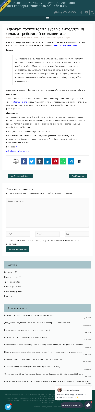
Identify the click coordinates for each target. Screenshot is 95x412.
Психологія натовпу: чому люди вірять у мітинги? (25, 337)
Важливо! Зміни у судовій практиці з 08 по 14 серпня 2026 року (32, 367)
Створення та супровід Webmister (47, 407)
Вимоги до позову (12, 287)
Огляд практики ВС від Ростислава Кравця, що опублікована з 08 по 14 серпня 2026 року (43, 374)
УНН (17, 147)
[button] (48, 18)
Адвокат (23, 37)
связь (55, 37)
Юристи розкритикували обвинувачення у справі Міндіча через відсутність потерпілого (43, 352)
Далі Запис (78, 176)
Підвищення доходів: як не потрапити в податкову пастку (29, 315)
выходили (37, 37)
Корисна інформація (13, 291)
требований (61, 37)
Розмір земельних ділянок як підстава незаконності (27, 330)
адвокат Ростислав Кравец (66, 46)
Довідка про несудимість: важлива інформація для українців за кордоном (37, 323)
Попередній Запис (20, 176)
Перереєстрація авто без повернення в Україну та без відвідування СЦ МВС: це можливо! (43, 345)
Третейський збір (12, 282)
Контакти (8, 296)
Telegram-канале (19, 102)
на (41, 37)
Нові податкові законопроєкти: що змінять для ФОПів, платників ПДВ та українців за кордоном (46, 381)
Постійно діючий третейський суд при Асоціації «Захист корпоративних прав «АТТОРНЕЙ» (38, 4)
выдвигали (30, 37)
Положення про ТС (12, 277)
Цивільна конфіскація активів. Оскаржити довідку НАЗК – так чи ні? (33, 359)
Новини (8, 37)
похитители (49, 37)
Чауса (68, 37)
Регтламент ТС (10, 272)
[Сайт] (77, 234)
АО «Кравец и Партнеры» (17, 151)
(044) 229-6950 (65, 12)
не (43, 37)
